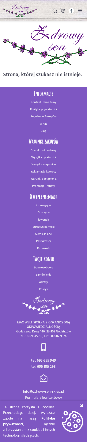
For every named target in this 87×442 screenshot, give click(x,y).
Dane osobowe (43, 267)
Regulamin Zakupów (43, 116)
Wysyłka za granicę (43, 164)
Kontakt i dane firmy (43, 102)
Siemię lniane (43, 234)
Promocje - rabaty (43, 186)
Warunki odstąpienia (43, 179)
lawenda (43, 219)
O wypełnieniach (43, 196)
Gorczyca (44, 212)
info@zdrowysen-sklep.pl (43, 392)
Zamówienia (43, 274)
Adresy (43, 282)
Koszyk (43, 289)
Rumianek (43, 248)
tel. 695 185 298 (43, 367)
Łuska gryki (43, 205)
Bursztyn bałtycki (43, 227)
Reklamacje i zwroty (43, 171)
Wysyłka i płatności (43, 157)
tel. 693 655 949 (43, 361)
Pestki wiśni (43, 241)
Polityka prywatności (43, 109)
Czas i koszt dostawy (44, 150)
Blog (43, 131)
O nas (43, 124)
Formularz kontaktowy (43, 398)
